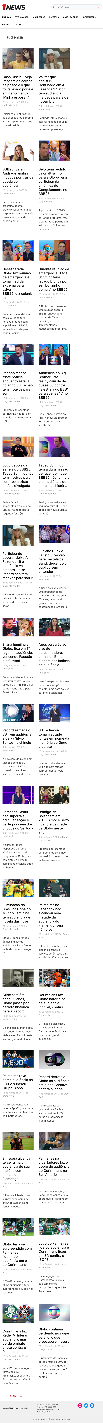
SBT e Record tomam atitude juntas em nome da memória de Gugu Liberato (54, 738)
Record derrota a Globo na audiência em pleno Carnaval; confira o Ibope (54, 1083)
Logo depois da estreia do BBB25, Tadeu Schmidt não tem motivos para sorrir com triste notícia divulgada (18, 475)
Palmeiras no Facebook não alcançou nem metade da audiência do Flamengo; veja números (51, 917)
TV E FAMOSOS (21, 17)
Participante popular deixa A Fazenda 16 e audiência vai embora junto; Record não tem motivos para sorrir (18, 565)
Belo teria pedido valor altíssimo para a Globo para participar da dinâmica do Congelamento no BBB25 (53, 181)
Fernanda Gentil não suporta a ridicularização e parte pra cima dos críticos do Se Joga (18, 820)
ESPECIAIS (18, 25)
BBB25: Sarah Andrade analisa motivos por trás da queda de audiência (18, 177)
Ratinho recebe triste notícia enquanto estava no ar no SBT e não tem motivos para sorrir (18, 383)
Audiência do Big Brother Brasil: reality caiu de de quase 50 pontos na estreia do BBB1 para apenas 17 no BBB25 (54, 385)
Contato (6, 1408)
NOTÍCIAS (6, 17)
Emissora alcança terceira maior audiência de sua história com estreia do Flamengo (16, 1168)
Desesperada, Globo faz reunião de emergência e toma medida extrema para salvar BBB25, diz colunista (18, 283)
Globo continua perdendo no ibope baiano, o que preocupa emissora (54, 1335)
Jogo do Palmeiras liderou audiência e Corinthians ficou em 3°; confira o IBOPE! (54, 1251)
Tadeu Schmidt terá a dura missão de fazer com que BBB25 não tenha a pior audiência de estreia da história (54, 475)
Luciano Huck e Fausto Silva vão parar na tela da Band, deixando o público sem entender (53, 561)
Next (17, 1396)
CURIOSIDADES (89, 17)
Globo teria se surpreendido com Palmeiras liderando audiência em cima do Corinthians (18, 1254)
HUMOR (5, 25)
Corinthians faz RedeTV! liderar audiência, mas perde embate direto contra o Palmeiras (15, 1341)
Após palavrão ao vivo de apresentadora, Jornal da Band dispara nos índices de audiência (54, 654)
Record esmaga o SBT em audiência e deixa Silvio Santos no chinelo (17, 736)
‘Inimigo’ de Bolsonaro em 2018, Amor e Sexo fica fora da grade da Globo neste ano (54, 822)
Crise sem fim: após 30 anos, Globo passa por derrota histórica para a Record (16, 1003)
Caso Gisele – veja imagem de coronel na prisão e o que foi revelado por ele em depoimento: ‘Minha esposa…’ (18, 87)
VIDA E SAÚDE (39, 17)
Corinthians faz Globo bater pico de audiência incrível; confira (52, 1001)
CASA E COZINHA (70, 17)
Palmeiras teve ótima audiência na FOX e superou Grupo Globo (18, 1082)
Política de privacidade (19, 1408)
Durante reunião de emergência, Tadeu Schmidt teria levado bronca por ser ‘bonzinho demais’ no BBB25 (54, 279)
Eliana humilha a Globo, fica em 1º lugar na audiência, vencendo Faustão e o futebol (18, 652)
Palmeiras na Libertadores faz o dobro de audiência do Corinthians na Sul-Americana (54, 1166)
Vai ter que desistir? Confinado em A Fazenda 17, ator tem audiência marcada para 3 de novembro (53, 89)
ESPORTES (54, 17)
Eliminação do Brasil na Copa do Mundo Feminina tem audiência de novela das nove (17, 913)
